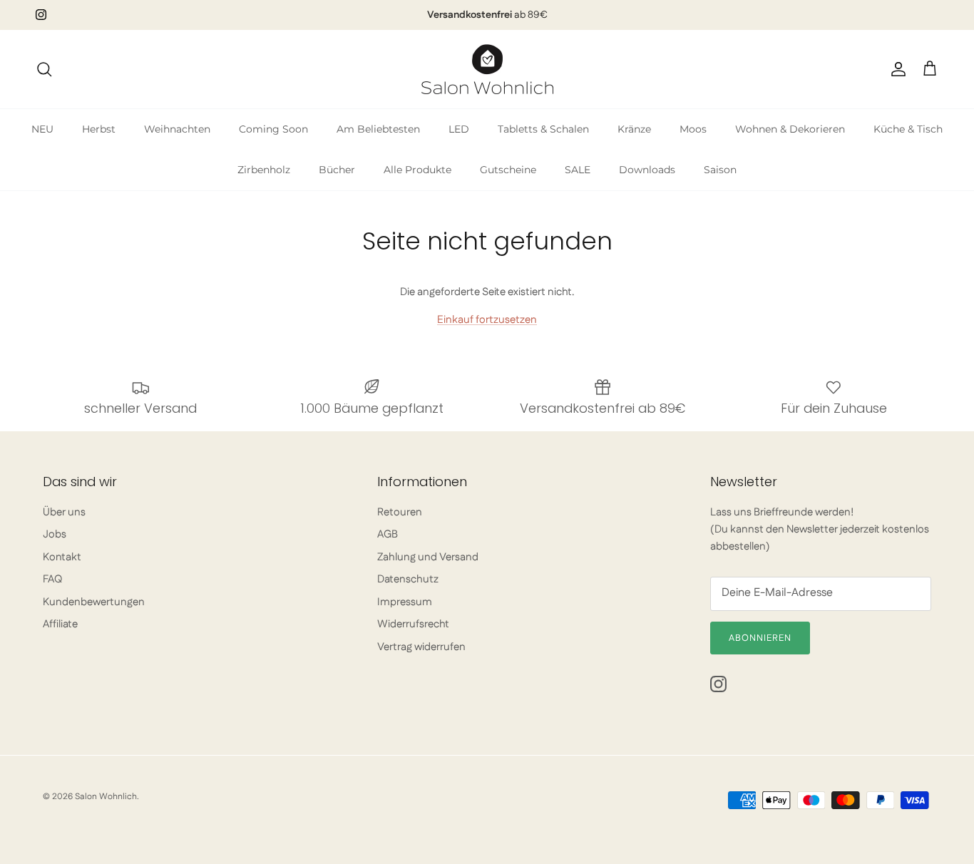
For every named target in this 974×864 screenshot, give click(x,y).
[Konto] (895, 69)
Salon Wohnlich (106, 797)
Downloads (647, 169)
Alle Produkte (417, 169)
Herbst (99, 129)
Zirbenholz (263, 169)
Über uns (64, 512)
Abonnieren (760, 638)
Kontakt (62, 557)
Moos (693, 129)
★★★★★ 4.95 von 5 (487, 21)
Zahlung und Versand (427, 557)
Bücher (337, 169)
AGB (387, 534)
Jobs (54, 534)
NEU (42, 129)
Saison (720, 169)
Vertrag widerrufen (421, 646)
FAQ (52, 579)
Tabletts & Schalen (543, 129)
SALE (577, 169)
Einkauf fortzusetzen (487, 319)
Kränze (634, 129)
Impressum (404, 602)
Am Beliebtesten (378, 129)
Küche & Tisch (908, 129)
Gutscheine (508, 169)
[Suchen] (44, 69)
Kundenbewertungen (94, 602)
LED (458, 129)
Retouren (399, 512)
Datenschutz (408, 579)
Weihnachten (177, 129)
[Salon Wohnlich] (487, 69)
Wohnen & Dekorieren (790, 129)
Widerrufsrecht (413, 624)
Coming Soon (273, 129)
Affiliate (60, 624)
